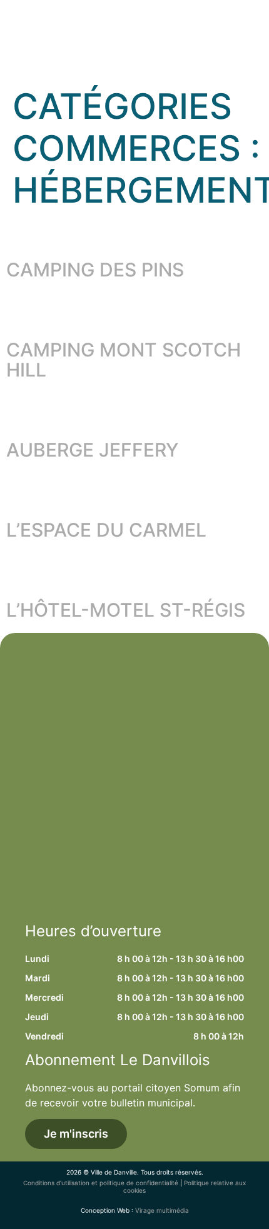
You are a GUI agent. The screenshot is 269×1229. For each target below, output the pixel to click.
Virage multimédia (162, 1210)
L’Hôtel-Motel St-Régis (125, 610)
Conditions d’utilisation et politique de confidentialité (100, 1182)
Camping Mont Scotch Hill (123, 359)
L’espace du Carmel (106, 529)
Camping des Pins (95, 269)
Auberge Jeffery (92, 449)
